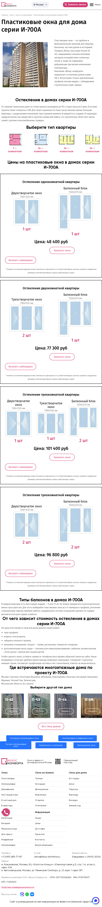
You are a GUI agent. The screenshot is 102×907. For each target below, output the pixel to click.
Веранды (73, 794)
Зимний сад (75, 805)
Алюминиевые (8, 784)
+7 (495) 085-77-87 (11, 856)
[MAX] (95, 900)
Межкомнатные (9, 828)
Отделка (39, 800)
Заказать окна (62, 250)
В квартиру (7, 805)
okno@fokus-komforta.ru (47, 856)
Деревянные (7, 789)
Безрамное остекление (51, 745)
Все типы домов (51, 726)
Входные (5, 823)
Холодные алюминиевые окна (24, 738)
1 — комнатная (15, 150)
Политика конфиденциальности (17, 887)
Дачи (71, 784)
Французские (41, 789)
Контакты (40, 839)
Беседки (73, 800)
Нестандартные (9, 794)
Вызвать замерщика (20, 260)
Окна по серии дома (23, 15)
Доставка (40, 828)
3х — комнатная (66, 150)
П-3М (89, 699)
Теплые (39, 778)
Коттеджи (74, 778)
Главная (4, 15)
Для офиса (6, 834)
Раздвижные (7, 839)
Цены (37, 823)
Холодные (40, 784)
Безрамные (40, 794)
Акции (38, 818)
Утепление (40, 805)
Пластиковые (8, 778)
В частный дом (8, 800)
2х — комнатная (41, 150)
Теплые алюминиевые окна (15, 745)
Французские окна (86, 745)
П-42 (9, 699)
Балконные (6, 818)
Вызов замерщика (44, 845)
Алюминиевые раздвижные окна (77, 738)
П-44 (62, 699)
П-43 (36, 699)
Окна (12, 15)
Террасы (73, 789)
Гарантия (39, 834)
